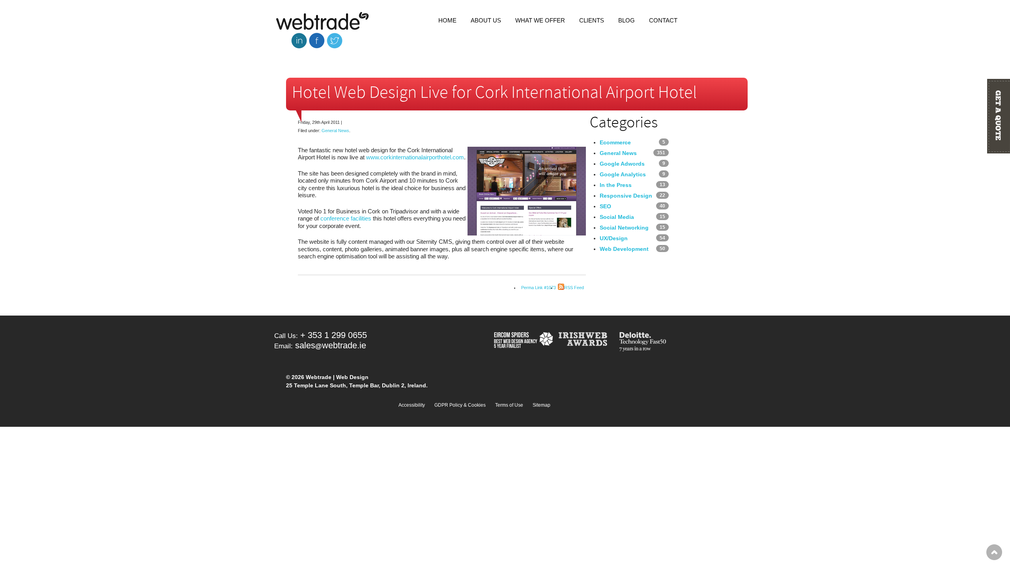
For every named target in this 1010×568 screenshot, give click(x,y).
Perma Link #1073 (538, 287)
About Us (486, 20)
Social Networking (624, 227)
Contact (663, 20)
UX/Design (614, 238)
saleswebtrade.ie (330, 345)
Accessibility (411, 405)
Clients (591, 20)
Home (447, 20)
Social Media (617, 217)
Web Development (624, 249)
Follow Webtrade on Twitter (334, 40)
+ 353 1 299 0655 (333, 335)
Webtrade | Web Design (322, 21)
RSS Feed (574, 287)
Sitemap (541, 405)
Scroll (994, 552)
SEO (605, 206)
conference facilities (345, 218)
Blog (626, 20)
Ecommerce (615, 142)
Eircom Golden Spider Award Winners (522, 342)
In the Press (616, 185)
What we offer (540, 20)
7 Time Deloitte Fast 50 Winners (644, 342)
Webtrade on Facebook (316, 40)
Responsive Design (626, 195)
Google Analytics (623, 174)
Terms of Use (509, 405)
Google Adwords (622, 164)
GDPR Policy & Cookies (460, 405)
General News (335, 130)
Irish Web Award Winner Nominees (585, 342)
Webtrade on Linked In (299, 40)
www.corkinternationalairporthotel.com (415, 157)
